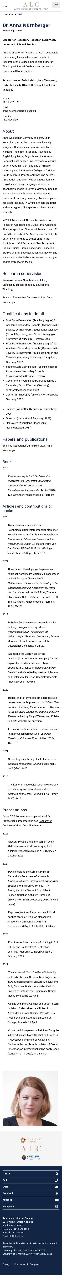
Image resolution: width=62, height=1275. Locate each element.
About (11, 14)
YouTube (7, 1200)
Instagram (8, 1206)
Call (5, 1180)
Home (5, 14)
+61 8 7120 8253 (12, 102)
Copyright (35, 1264)
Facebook (8, 1193)
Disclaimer (19, 1264)
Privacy (6, 1264)
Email (6, 1186)
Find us (6, 1173)
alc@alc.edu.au (16, 1236)
